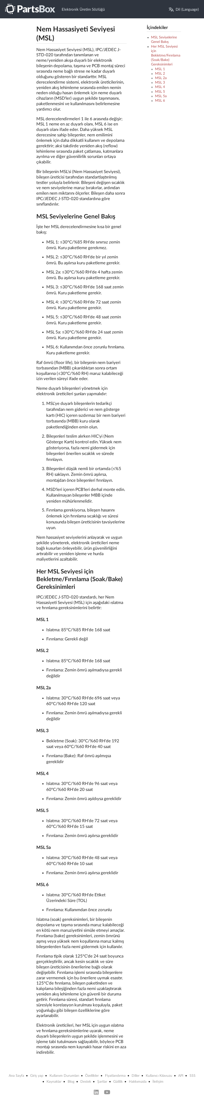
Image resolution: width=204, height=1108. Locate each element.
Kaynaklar (54, 1081)
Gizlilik (118, 1081)
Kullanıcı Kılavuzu (159, 1076)
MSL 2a (161, 78)
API (180, 1076)
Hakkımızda (138, 1081)
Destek (85, 1081)
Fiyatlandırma (115, 1076)
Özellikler (92, 1076)
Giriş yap (36, 1076)
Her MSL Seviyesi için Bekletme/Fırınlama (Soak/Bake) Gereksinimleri (165, 55)
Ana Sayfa (16, 1076)
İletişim (158, 1081)
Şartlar (102, 1081)
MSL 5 (160, 91)
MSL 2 (160, 73)
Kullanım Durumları (64, 1076)
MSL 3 (160, 82)
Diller (136, 1076)
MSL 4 (160, 87)
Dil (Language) (187, 9)
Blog (71, 1081)
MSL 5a (161, 96)
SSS (193, 1076)
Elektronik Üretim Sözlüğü (83, 9)
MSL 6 (160, 100)
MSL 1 (160, 69)
